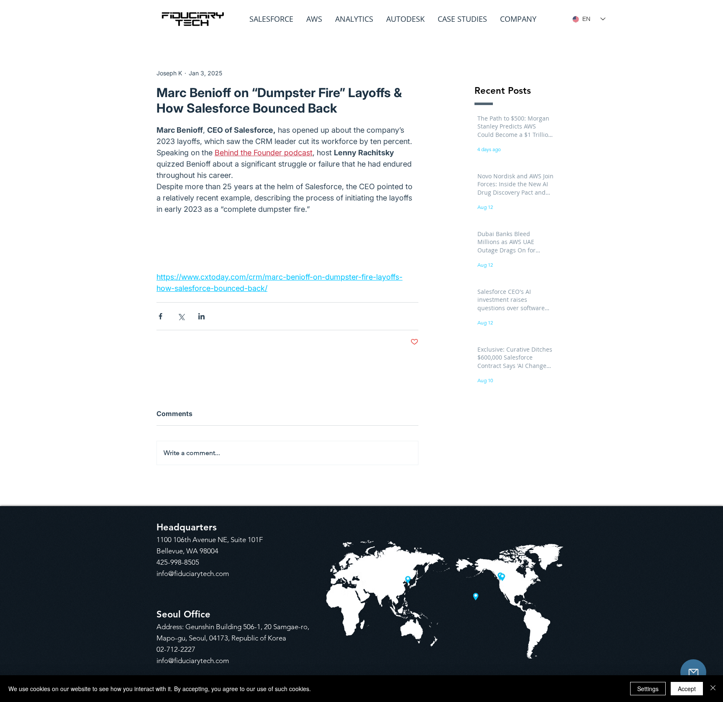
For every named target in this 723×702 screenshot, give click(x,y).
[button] (271, 19)
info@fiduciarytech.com (192, 573)
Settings (648, 688)
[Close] (713, 688)
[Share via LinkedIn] (201, 316)
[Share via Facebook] (160, 316)
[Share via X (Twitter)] (181, 316)
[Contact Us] (693, 672)
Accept (687, 688)
